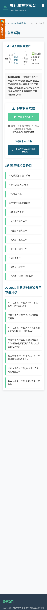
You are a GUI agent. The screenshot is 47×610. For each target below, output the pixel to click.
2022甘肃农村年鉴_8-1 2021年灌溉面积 (23, 317)
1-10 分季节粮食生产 (17, 221)
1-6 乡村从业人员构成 (18, 184)
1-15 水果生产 (14, 258)
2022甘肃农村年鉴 (18, 23)
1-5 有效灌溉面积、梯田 (19, 175)
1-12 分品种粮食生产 (17, 230)
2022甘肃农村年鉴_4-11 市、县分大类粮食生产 (23, 370)
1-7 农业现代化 (15, 194)
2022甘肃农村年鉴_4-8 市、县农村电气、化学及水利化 (24, 304)
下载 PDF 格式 (25, 117)
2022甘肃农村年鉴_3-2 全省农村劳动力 (24, 382)
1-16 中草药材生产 (16, 267)
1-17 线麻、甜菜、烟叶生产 (20, 276)
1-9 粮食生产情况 (16, 212)
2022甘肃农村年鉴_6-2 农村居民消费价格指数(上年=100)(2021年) (24, 329)
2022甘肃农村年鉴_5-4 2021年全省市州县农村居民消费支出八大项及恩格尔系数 (23, 343)
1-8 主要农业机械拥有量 (19, 203)
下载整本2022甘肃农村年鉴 (25, 150)
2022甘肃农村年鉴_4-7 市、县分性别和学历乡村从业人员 (24, 357)
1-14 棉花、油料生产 (17, 248)
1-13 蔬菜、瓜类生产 (17, 239)
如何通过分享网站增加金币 (23, 132)
